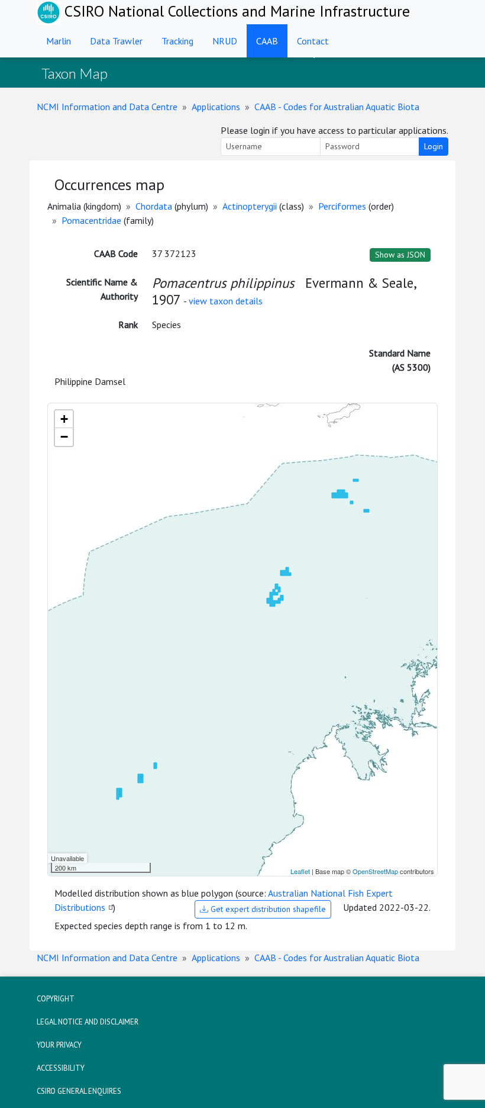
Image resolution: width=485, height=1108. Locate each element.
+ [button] (64, 419)
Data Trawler (116, 41)
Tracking (177, 41)
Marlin (58, 41)
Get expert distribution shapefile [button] (267, 909)
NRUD (224, 41)
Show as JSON (400, 254)
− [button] (64, 436)
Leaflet (300, 871)
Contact (313, 41)
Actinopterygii (249, 206)
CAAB (267, 41)
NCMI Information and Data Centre (107, 107)
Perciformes (342, 206)
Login (433, 146)
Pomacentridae (91, 220)
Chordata (153, 206)
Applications (216, 107)
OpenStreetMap (375, 871)
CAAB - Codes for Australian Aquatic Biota (336, 107)
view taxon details (226, 301)
